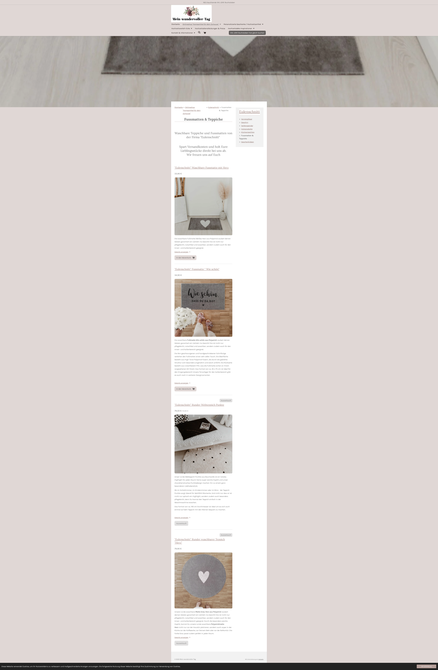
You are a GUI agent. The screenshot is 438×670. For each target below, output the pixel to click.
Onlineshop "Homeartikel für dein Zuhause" (192, 110)
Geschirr (244, 122)
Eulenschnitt (213, 107)
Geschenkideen (247, 142)
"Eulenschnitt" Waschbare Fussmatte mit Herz (202, 167)
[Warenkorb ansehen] (204, 33)
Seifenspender (247, 126)
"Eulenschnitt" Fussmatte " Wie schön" (197, 269)
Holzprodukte (246, 129)
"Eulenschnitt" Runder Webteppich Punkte (199, 404)
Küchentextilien (247, 132)
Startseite (179, 107)
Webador (260, 659)
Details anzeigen (181, 252)
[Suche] (199, 32)
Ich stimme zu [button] (426, 666)
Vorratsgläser (246, 119)
